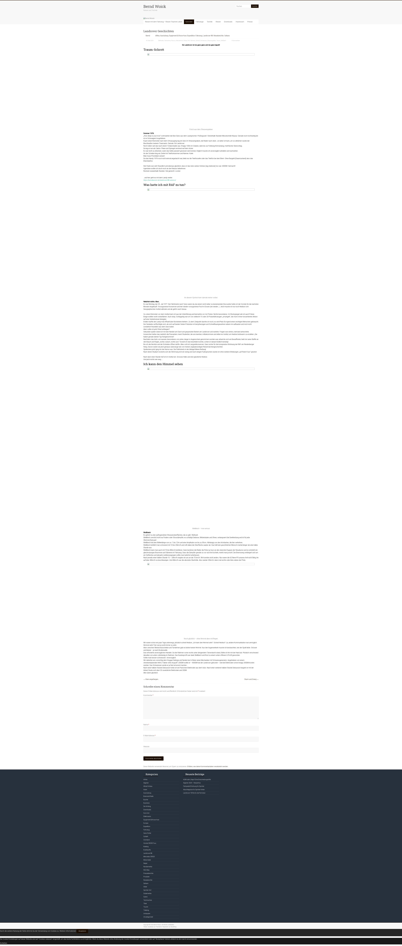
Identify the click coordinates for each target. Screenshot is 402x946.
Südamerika (147, 893)
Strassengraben (211, 40)
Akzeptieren (82, 931)
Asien (145, 789)
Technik (209, 22)
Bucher (145, 799)
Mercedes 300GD (149, 856)
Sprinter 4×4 (147, 890)
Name (146, 725)
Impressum (240, 22)
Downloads (228, 22)
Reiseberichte (219, 36)
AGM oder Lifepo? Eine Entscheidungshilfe (197, 779)
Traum (218, 40)
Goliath (145, 836)
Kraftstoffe (147, 850)
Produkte (146, 877)
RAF (189, 40)
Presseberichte (148, 873)
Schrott (198, 40)
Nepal (145, 863)
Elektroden (161, 40)
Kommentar (148, 695)
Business (146, 803)
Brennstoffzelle (148, 796)
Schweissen (203, 40)
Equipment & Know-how (177, 36)
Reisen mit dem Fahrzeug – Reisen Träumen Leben (163, 22)
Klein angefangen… (151, 679)
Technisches (147, 900)
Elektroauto (147, 816)
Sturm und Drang (251, 679)
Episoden (189, 22)
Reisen (218, 22)
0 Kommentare (235, 40)
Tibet (145, 903)
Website (146, 747)
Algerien (146, 783)
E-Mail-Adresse (149, 736)
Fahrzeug (199, 36)
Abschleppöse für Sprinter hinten (194, 789)
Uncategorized (148, 917)
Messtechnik (179, 40)
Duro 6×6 (146, 813)
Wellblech (223, 40)
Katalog (146, 846)
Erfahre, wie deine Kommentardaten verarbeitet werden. (207, 766)
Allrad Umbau (147, 786)
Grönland (146, 840)
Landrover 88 (208, 36)
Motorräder (147, 860)
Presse (250, 22)
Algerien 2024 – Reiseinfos (192, 783)
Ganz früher (147, 833)
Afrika (157, 36)
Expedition (191, 36)
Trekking (146, 910)
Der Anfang (147, 806)
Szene (145, 897)
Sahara (227, 36)
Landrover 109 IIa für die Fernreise (194, 793)
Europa (145, 823)
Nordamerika (147, 866)
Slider (145, 887)
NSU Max (146, 870)
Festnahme (167, 40)
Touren (145, 907)
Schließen (3, 943)
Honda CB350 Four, (149, 843)
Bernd (148, 36)
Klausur (173, 40)
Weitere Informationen (68, 931)
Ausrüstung (164, 36)
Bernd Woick (154, 6)
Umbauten (146, 913)
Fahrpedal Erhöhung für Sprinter (193, 786)
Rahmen (193, 40)
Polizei (185, 40)
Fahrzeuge (200, 22)
